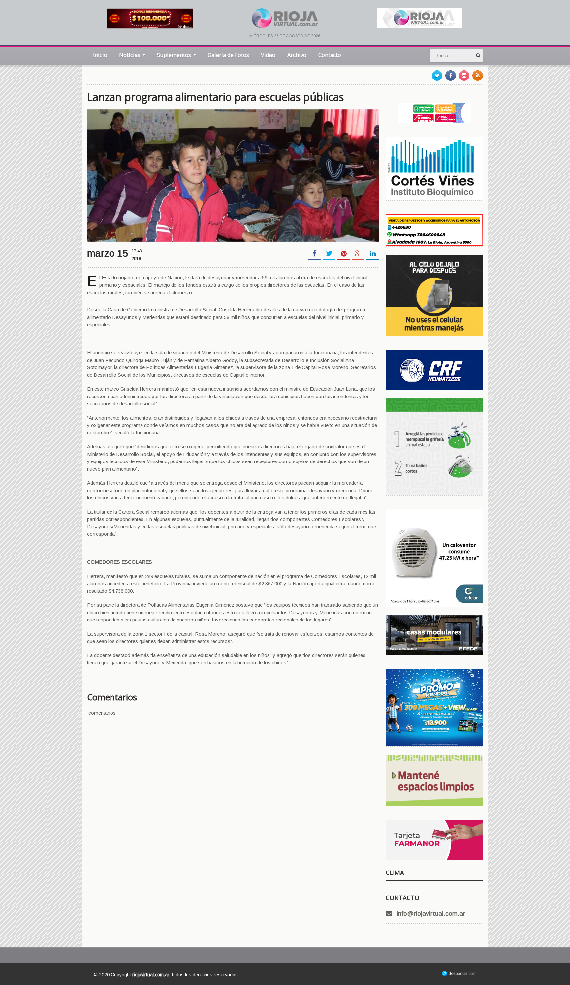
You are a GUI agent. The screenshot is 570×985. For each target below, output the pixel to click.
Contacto (329, 55)
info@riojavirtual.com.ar (431, 913)
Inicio (100, 55)
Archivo (296, 55)
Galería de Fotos (228, 55)
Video (268, 55)
